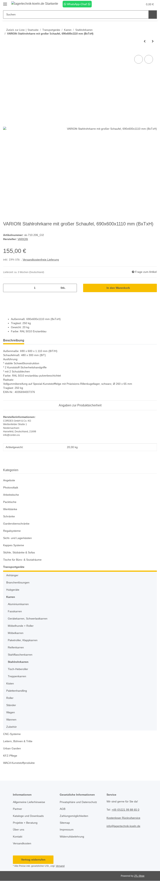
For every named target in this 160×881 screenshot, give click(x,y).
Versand (60, 866)
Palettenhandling (16, 690)
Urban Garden (12, 748)
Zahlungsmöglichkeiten (74, 815)
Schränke (9, 516)
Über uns (18, 829)
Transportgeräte (13, 566)
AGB (62, 808)
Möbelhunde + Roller (21, 625)
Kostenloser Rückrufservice (123, 817)
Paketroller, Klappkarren (22, 640)
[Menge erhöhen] (72, 288)
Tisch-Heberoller (18, 669)
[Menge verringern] (7, 288)
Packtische (9, 501)
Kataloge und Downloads (28, 815)
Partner (17, 808)
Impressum (67, 829)
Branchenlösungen (17, 582)
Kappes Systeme (13, 545)
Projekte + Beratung (25, 822)
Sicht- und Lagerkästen (17, 538)
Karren (10, 596)
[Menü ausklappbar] (5, 2)
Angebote (9, 480)
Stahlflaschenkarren (20, 654)
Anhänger (12, 575)
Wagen (10, 712)
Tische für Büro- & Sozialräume (22, 559)
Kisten (10, 683)
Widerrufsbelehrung (72, 836)
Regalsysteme (12, 530)
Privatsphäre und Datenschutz (78, 802)
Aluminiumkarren (18, 604)
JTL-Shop (139, 876)
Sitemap (65, 822)
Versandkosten (22, 843)
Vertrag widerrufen (33, 859)
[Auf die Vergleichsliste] (138, 59)
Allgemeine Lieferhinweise (29, 802)
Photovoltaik (10, 487)
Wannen (11, 719)
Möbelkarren (15, 633)
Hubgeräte (12, 589)
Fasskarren (15, 611)
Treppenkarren (17, 676)
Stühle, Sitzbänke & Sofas (19, 552)
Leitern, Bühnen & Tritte (17, 741)
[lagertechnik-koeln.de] (35, 3)
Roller (9, 697)
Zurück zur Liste (15, 29)
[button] (125, 4)
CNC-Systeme (12, 734)
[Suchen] (152, 14)
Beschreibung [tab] (13, 340)
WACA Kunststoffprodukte (19, 762)
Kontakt (17, 836)
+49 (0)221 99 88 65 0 (125, 809)
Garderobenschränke (16, 523)
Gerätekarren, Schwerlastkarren (27, 618)
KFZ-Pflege (10, 755)
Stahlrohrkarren (18, 661)
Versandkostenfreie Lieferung (41, 259)
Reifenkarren (16, 647)
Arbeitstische (11, 494)
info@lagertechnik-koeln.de (123, 826)
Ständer (11, 705)
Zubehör (11, 726)
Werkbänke (10, 509)
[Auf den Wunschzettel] (148, 59)
